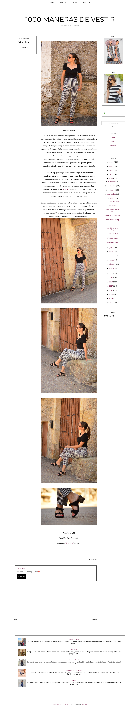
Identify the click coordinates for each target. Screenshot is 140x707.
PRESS (75, 3)
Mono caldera (112, 242)
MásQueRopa (21, 568)
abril (112, 256)
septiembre (111, 194)
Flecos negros (112, 238)
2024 (111, 166)
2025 (112, 162)
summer (113, 145)
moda (113, 141)
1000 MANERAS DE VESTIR (70, 19)
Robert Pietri (74, 660)
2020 (111, 274)
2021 (111, 178)
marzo (111, 260)
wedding (113, 149)
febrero (112, 264)
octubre (111, 190)
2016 (111, 290)
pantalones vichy (112, 220)
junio (112, 248)
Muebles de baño (112, 234)
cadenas (74, 649)
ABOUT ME (63, 3)
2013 (112, 302)
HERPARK (85, 704)
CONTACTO (86, 3)
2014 (111, 298)
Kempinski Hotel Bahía (112, 210)
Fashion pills (74, 639)
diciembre (112, 182)
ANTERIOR (94, 619)
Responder (21, 577)
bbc (113, 138)
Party (74, 680)
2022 (111, 174)
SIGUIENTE (17, 619)
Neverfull (112, 205)
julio (112, 198)
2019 (111, 278)
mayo (111, 252)
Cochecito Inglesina (74, 670)
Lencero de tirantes (112, 215)
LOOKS (52, 3)
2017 (111, 286)
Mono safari (112, 224)
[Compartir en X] (23, 51)
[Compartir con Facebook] (20, 51)
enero (111, 268)
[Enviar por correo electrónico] (30, 51)
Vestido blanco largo (112, 229)
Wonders (65, 189)
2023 (111, 170)
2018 (111, 282)
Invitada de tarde (112, 201)
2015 (111, 294)
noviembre (111, 186)
